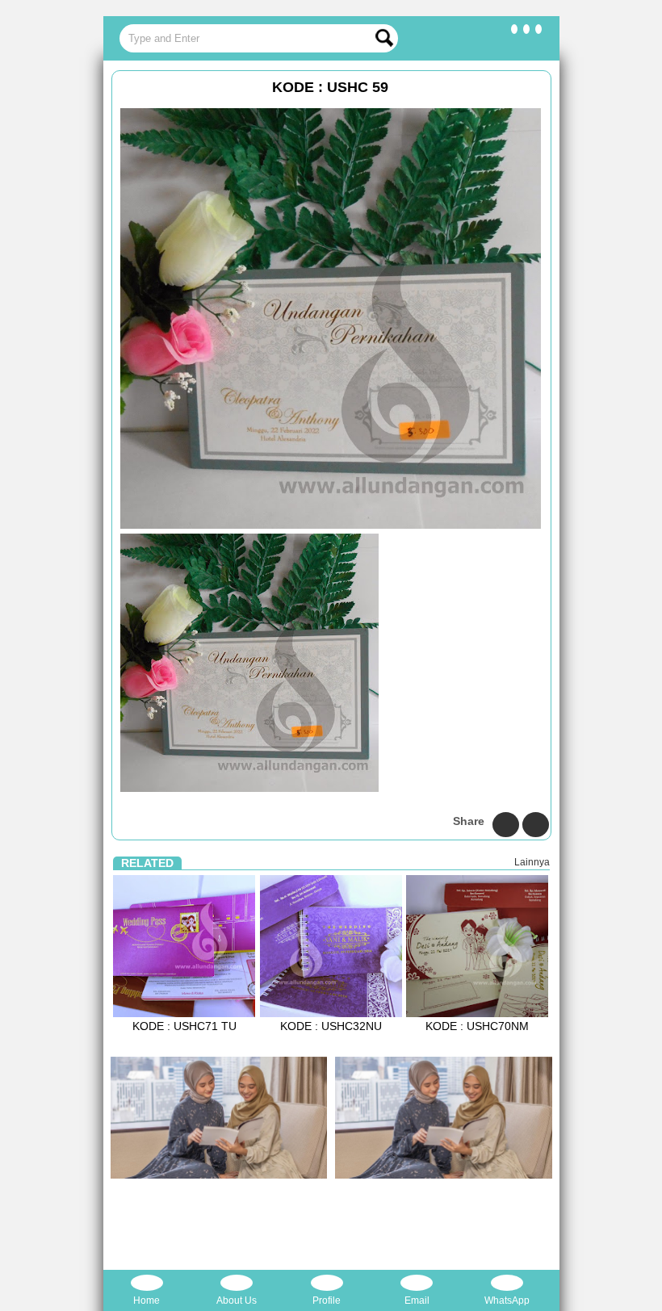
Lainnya (532, 862)
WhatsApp (507, 1300)
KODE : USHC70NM (477, 1026)
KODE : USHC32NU (331, 1026)
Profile (326, 1300)
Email (416, 1300)
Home (146, 1300)
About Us (236, 1300)
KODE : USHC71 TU (184, 1026)
